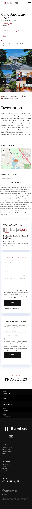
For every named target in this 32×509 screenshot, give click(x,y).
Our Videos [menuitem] (5, 468)
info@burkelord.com (7, 451)
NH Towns (6, 399)
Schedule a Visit (22, 257)
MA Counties (7, 416)
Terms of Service (14, 308)
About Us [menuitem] (4, 471)
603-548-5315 (9, 241)
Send (12, 303)
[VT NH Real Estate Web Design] (16, 490)
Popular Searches (8, 393)
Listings (6, 213)
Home (1, 213)
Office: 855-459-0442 (7, 447)
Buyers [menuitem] (4, 466)
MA (9, 213)
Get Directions (16, 182)
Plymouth (14, 213)
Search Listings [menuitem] (6, 464)
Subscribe (12, 355)
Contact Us (6, 245)
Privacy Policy (14, 297)
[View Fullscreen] (3, 157)
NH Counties (7, 404)
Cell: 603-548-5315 (7, 449)
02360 (24, 213)
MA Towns (6, 410)
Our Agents (12, 245)
